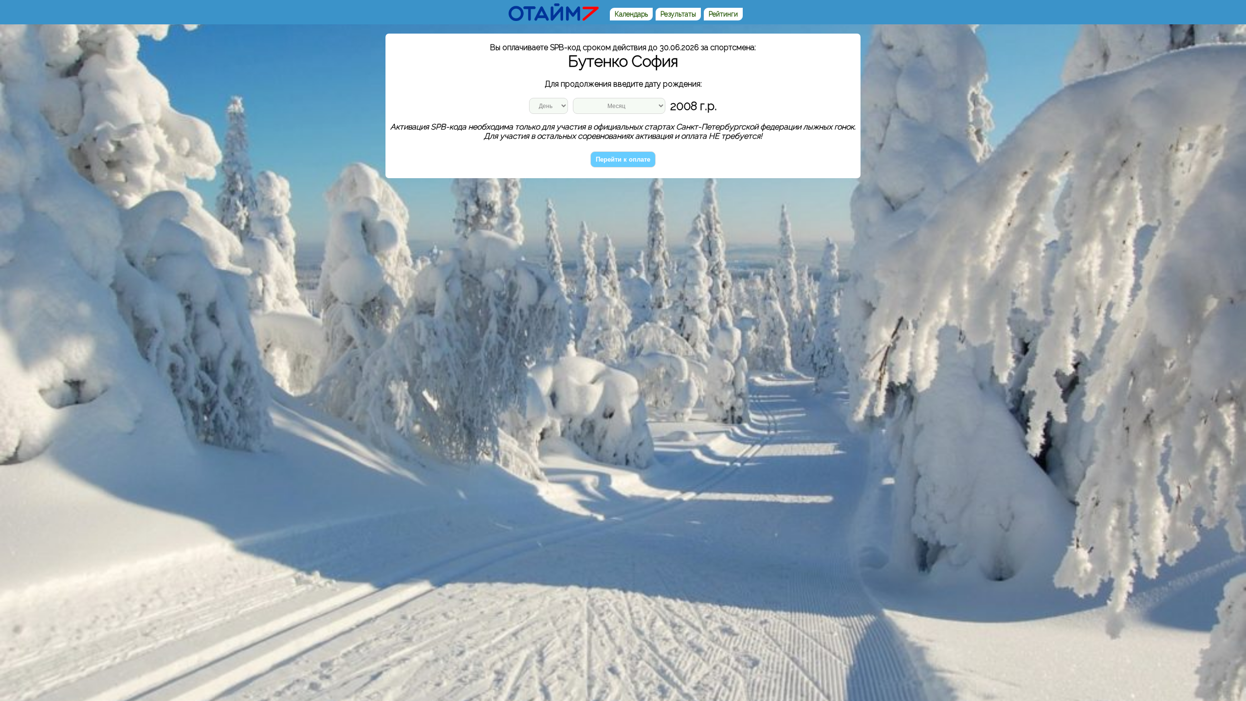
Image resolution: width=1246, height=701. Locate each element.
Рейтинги (723, 14)
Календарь (631, 14)
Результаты (678, 14)
